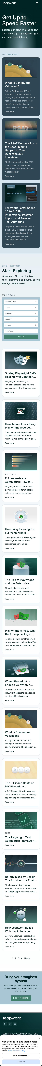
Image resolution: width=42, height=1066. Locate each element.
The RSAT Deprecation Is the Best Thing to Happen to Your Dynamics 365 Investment (21, 150)
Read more (9, 112)
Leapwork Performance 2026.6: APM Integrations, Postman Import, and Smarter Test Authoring (20, 214)
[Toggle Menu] (37, 3)
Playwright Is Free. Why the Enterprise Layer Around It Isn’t (20, 634)
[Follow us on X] (10, 1024)
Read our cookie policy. (16, 1051)
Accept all (21, 1062)
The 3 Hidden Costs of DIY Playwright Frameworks (19, 786)
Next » (27, 958)
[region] (21, 1050)
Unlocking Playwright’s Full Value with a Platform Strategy (19, 533)
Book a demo (21, 998)
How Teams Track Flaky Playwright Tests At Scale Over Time (20, 427)
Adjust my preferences (21, 1055)
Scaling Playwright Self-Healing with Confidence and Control (20, 377)
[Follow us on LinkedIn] (5, 1024)
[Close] (39, 1038)
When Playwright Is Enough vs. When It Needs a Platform (17, 685)
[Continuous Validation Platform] (38, 1034)
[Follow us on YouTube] (15, 1024)
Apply (21, 337)
